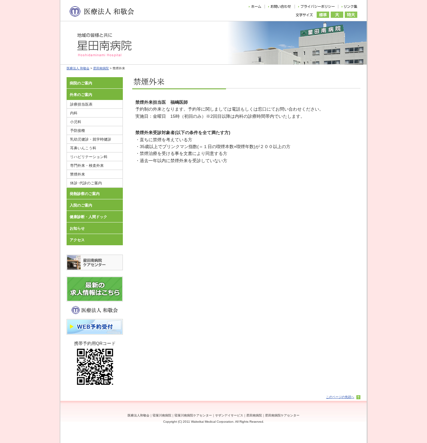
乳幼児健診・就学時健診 (90, 139)
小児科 (75, 122)
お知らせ (77, 228)
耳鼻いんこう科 (83, 148)
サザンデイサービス (229, 415)
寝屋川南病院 (162, 415)
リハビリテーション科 (89, 157)
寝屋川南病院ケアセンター (193, 415)
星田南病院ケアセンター (282, 415)
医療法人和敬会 (138, 415)
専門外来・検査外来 (87, 165)
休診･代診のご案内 (86, 183)
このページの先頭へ (340, 397)
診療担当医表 (81, 104)
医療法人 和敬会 (78, 68)
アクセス (77, 240)
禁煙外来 (77, 174)
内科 (74, 113)
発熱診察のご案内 (85, 194)
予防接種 (77, 130)
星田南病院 (101, 68)
